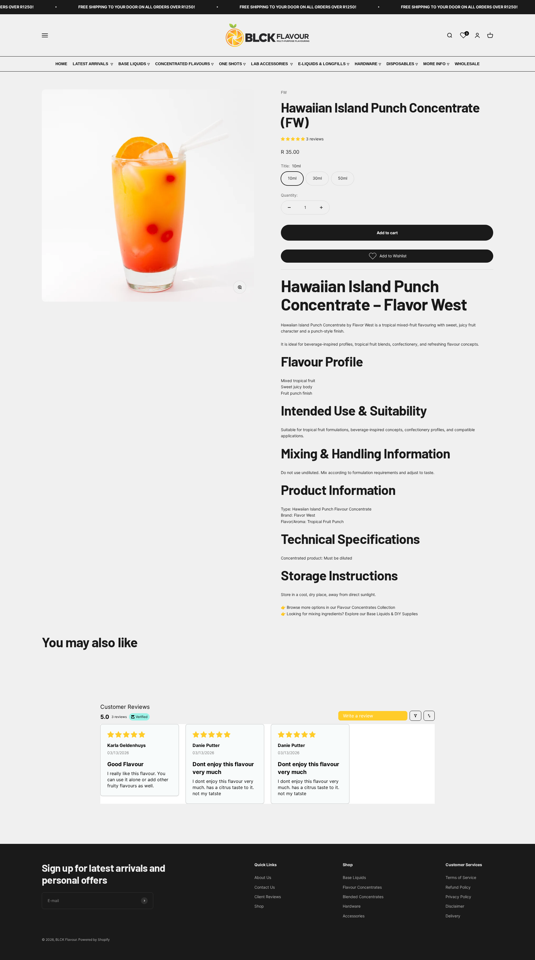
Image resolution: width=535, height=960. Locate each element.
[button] (293, 138)
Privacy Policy (458, 896)
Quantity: (289, 195)
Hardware (366, 64)
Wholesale (467, 64)
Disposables (400, 64)
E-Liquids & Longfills (322, 64)
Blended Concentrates (363, 896)
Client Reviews (267, 896)
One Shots (230, 64)
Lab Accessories (270, 64)
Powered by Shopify (94, 939)
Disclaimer (455, 906)
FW (284, 92)
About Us (262, 877)
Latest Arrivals (91, 64)
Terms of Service (461, 877)
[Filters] (415, 716)
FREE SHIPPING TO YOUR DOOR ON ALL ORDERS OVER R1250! (124, 6)
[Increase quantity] (321, 207)
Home (61, 64)
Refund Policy (458, 887)
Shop (259, 906)
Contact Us (264, 887)
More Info (434, 64)
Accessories (353, 915)
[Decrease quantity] (289, 207)
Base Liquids (132, 64)
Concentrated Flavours (182, 64)
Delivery (453, 915)
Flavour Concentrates (362, 887)
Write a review (358, 716)
